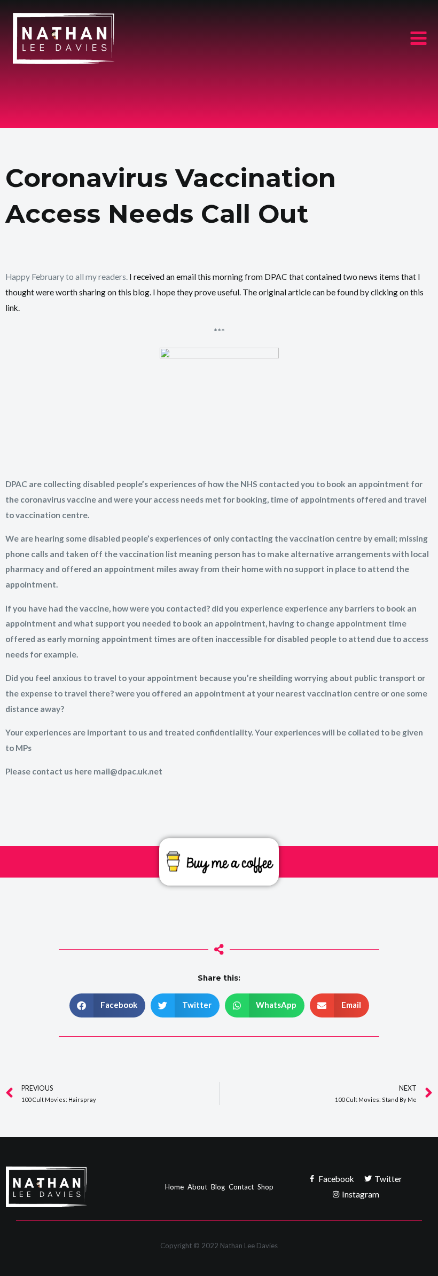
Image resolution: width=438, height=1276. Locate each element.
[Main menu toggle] (418, 38)
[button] (107, 1005)
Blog (218, 1187)
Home (174, 1187)
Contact (241, 1187)
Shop (265, 1187)
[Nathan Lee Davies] (90, 38)
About (197, 1187)
